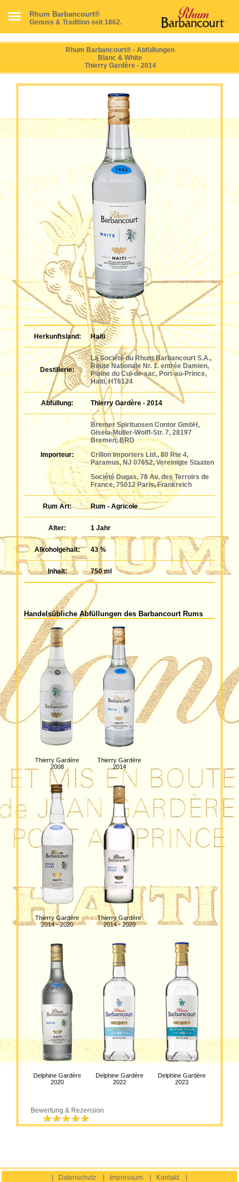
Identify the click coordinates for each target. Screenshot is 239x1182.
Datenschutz (77, 1177)
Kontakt (167, 1177)
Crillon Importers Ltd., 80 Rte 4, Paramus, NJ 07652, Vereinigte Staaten (152, 458)
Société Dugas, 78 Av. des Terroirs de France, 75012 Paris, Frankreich (150, 481)
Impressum (126, 1177)
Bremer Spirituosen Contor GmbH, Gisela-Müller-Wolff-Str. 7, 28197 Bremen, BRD (145, 432)
